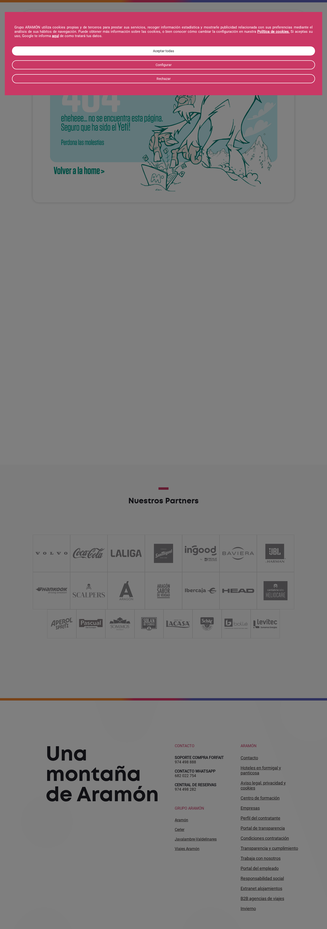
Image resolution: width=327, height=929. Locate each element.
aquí (55, 36)
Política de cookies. (273, 31)
